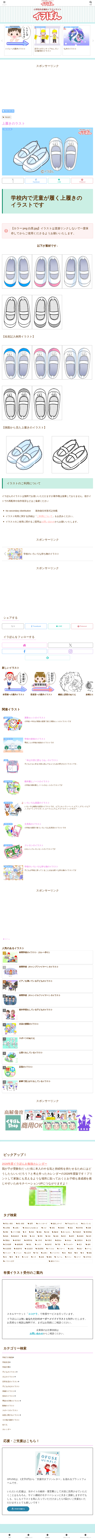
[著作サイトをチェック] (24, 645)
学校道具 (8, 117)
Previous (2, 41)
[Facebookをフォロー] (24, 651)
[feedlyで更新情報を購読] (47, 657)
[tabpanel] (18, 40)
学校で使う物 (9, 111)
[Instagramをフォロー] (70, 651)
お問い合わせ (48, 521)
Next (93, 41)
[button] (88, 686)
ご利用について (44, 516)
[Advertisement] (47, 85)
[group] (15, 686)
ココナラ (33, 1314)
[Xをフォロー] (70, 645)
